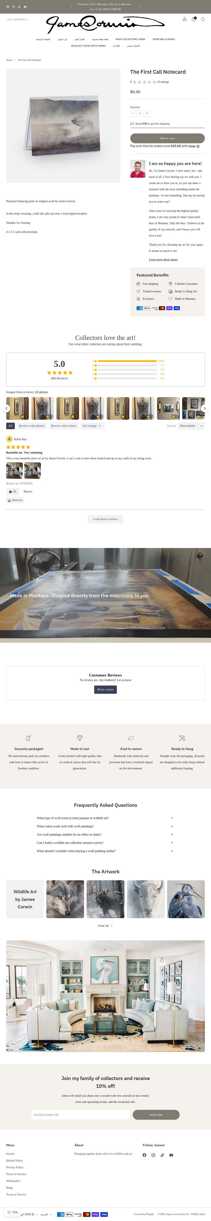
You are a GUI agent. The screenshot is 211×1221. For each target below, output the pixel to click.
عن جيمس (62, 39)
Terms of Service (16, 1174)
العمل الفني (79, 39)
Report (28, 491)
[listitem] (105, 6)
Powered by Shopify (144, 1214)
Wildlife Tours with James (88, 45)
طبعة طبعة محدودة (100, 39)
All (10, 425)
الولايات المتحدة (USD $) (16, 19)
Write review (105, 689)
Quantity (135, 107)
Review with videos (63, 425)
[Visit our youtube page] (25, 7)
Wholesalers (13, 1181)
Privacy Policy (14, 1167)
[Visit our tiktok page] (19, 7)
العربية (44, 1214)
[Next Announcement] (140, 6)
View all (103, 925)
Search (10, 1153)
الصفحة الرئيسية (43, 39)
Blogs (9, 1187)
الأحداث (116, 45)
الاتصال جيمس (133, 45)
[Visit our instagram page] (13, 7)
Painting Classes (164, 39)
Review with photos (32, 425)
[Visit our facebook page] (8, 7)
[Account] (185, 19)
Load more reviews (105, 519)
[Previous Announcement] (71, 6)
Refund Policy (14, 1160)
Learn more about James (163, 259)
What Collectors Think (130, 39)
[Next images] (205, 408)
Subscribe (156, 1114)
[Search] (203, 19)
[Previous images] (6, 408)
